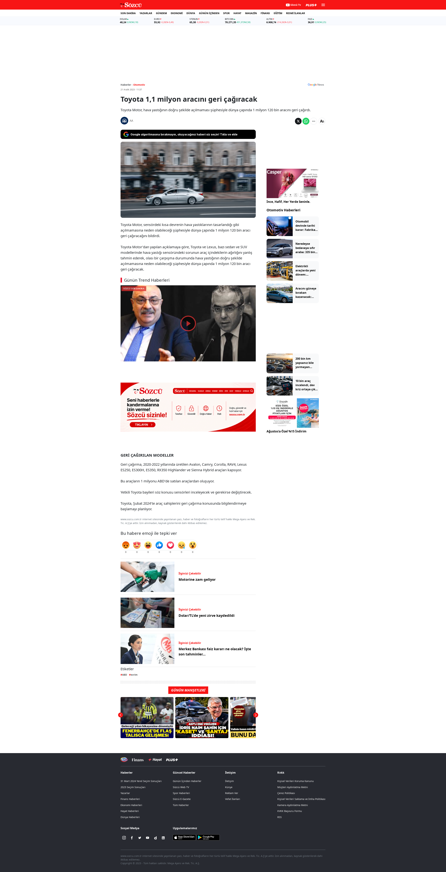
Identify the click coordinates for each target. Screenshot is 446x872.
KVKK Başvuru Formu (289, 811)
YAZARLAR (146, 13)
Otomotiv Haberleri (283, 210)
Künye (228, 787)
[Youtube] (147, 837)
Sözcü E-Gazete (182, 799)
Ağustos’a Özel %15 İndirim (286, 431)
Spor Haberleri (181, 793)
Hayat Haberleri (130, 811)
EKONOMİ (177, 13)
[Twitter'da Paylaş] (298, 121)
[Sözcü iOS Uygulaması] (184, 837)
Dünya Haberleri (130, 817)
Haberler (127, 773)
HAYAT (237, 13)
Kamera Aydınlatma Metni (292, 805)
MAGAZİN (251, 13)
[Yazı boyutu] (321, 121)
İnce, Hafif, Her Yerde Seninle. (288, 202)
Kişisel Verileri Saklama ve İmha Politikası (301, 799)
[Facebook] (131, 837)
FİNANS (265, 13)
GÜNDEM (161, 13)
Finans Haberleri (130, 799)
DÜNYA (190, 13)
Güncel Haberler (184, 773)
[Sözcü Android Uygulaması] (208, 837)
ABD (124, 674)
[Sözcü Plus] (172, 759)
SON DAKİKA (128, 13)
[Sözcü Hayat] (155, 760)
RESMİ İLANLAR (295, 13)
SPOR (226, 13)
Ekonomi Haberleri (131, 805)
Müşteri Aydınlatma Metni (292, 787)
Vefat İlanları (232, 799)
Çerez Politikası (286, 793)
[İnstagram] (124, 837)
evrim (134, 674)
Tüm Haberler (181, 805)
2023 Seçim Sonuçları (133, 787)
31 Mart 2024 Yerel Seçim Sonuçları (141, 781)
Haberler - (127, 84)
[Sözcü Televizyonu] (124, 759)
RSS (279, 817)
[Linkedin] (163, 837)
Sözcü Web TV (181, 787)
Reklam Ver (231, 793)
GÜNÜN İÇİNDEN (209, 13)
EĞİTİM (278, 13)
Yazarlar (125, 793)
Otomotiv (139, 84)
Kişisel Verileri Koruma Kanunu (295, 781)
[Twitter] (139, 837)
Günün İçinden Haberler (187, 781)
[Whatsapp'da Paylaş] (305, 121)
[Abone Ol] (315, 84)
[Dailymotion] (155, 837)
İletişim (229, 781)
